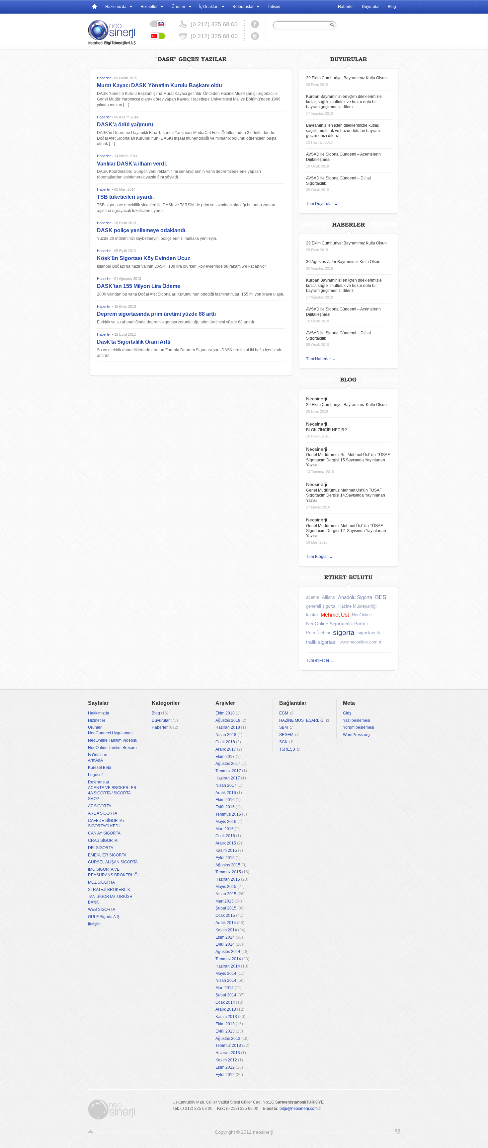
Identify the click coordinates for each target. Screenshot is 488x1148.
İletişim (274, 6)
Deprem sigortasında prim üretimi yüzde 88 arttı (156, 314)
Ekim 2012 (225, 1067)
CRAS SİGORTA (103, 840)
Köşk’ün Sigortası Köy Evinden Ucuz (143, 258)
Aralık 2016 (225, 792)
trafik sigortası (321, 642)
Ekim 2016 (225, 799)
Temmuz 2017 (228, 771)
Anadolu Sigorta (355, 597)
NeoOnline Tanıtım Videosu (112, 740)
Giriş (347, 713)
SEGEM (286, 734)
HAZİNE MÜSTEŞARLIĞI (301, 720)
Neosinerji (316, 398)
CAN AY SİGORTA (104, 833)
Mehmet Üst (335, 615)
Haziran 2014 (227, 966)
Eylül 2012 (225, 1074)
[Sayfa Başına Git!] (90, 1132)
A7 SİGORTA (99, 806)
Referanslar (243, 6)
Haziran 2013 (227, 1052)
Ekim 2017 (225, 756)
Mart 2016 (224, 829)
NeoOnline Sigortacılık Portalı (337, 623)
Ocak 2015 (225, 915)
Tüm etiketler (320, 660)
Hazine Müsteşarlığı (357, 606)
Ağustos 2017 (227, 763)
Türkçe (157, 36)
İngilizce (157, 24)
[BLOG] (348, 378)
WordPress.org (356, 734)
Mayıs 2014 (225, 973)
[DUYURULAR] (348, 58)
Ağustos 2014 (227, 951)
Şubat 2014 (225, 995)
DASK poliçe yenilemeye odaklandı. (142, 230)
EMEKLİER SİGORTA (107, 855)
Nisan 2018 (225, 734)
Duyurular (371, 6)
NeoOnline (362, 614)
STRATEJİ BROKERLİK (109, 889)
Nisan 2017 (225, 785)
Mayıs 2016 (225, 821)
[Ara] (331, 25)
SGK (283, 742)
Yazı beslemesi (356, 720)
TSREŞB (287, 749)
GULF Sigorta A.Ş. (104, 916)
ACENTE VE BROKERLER (112, 787)
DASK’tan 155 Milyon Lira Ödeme (138, 286)
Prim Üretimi (318, 632)
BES (380, 597)
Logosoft (96, 775)
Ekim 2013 (225, 1024)
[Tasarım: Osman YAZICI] (397, 1132)
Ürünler (178, 6)
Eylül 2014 (225, 944)
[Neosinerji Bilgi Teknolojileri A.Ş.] (115, 30)
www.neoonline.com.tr (360, 642)
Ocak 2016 (225, 836)
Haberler (346, 6)
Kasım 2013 (226, 1016)
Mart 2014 (224, 987)
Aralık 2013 (225, 1009)
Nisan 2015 (225, 894)
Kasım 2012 (226, 1060)
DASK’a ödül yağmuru (125, 124)
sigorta (344, 632)
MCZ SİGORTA (101, 882)
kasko (312, 614)
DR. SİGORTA (100, 847)
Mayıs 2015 (225, 886)
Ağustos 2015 (227, 865)
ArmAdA (95, 760)
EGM (283, 713)
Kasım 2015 (226, 850)
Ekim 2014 (225, 937)
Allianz (328, 597)
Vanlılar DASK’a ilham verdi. (132, 164)
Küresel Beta (99, 767)
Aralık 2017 (225, 749)
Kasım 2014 (226, 930)
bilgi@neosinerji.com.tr (300, 1108)
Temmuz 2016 (228, 814)
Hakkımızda (115, 6)
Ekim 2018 (225, 713)
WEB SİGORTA (101, 909)
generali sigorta (320, 606)
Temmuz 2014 (228, 959)
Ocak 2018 (225, 742)
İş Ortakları (208, 6)
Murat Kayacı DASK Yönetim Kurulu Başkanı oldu (159, 85)
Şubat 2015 (225, 908)
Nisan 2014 (225, 980)
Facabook (255, 24)
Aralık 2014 (225, 922)
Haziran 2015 (227, 879)
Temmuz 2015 (228, 872)
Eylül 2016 (225, 807)
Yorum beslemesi (358, 727)
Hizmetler (149, 6)
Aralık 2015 (225, 843)
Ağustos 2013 (227, 1038)
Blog (392, 6)
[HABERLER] (348, 224)
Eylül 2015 (225, 857)
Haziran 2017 (227, 778)
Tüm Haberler (321, 359)
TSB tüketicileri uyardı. (125, 197)
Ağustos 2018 (227, 720)
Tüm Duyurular (322, 203)
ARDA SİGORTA (102, 813)
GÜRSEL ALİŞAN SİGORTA (113, 862)
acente (312, 597)
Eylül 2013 (225, 1031)
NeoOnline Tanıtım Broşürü (112, 747)
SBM (283, 727)
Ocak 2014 (225, 1002)
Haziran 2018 (227, 727)
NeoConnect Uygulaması (110, 733)
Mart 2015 (224, 901)
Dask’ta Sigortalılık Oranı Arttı (133, 342)
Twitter (255, 36)
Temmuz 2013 (228, 1045)
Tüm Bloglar (319, 556)
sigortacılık (369, 632)
